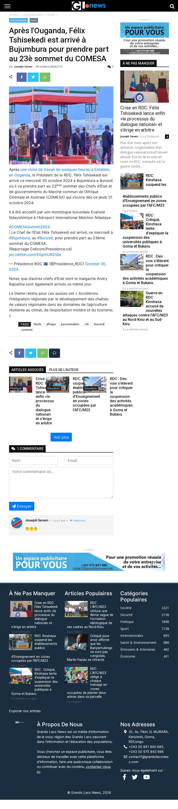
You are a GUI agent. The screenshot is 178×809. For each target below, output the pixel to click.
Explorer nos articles (25, 711)
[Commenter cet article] (54, 352)
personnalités (70, 324)
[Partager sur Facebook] (22, 76)
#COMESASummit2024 (29, 226)
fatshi (51, 15)
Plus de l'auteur (63, 370)
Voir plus (61, 437)
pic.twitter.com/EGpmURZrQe (35, 254)
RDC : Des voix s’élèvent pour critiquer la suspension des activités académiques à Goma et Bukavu (146, 269)
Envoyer (24, 506)
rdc (87, 324)
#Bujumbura (19, 238)
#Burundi (45, 238)
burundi (99, 324)
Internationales (33, 15)
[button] (124, 38)
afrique (51, 324)
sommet (26, 330)
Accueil (13, 15)
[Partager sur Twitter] (34, 76)
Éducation (54, 388)
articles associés (27, 370)
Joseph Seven (24, 66)
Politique (16, 388)
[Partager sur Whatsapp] (45, 76)
